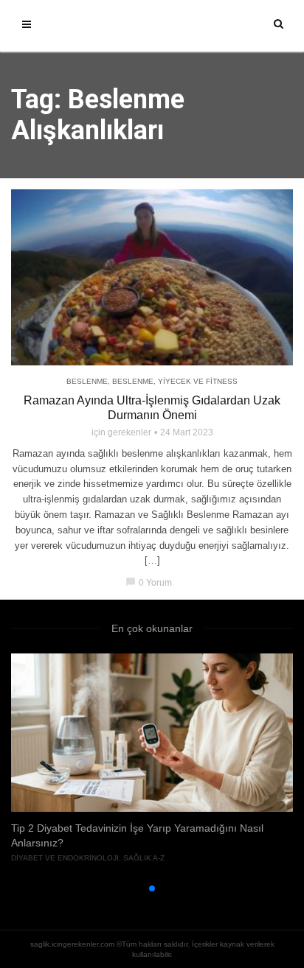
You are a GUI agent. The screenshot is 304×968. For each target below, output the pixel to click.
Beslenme (87, 381)
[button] (128, 888)
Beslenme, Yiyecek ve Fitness (175, 381)
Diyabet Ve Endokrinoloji (65, 858)
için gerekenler (121, 432)
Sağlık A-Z (144, 858)
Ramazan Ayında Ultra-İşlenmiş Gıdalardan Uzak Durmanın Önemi (152, 407)
